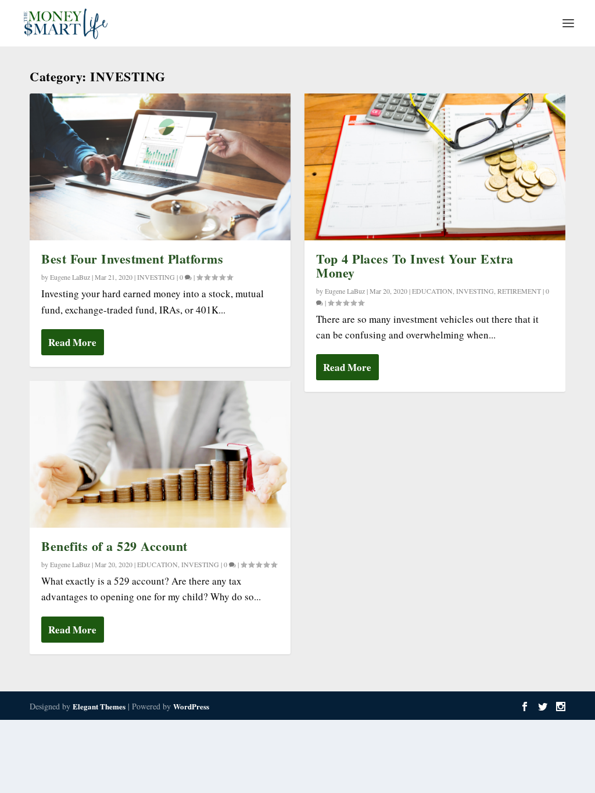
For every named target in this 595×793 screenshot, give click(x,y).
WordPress (191, 706)
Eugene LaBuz (70, 277)
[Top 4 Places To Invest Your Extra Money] (434, 166)
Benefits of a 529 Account (114, 546)
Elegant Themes (99, 706)
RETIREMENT (519, 290)
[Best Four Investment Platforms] (160, 166)
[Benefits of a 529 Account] (160, 454)
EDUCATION (157, 564)
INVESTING (156, 277)
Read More (72, 342)
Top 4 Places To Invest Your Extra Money (415, 265)
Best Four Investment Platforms (132, 258)
